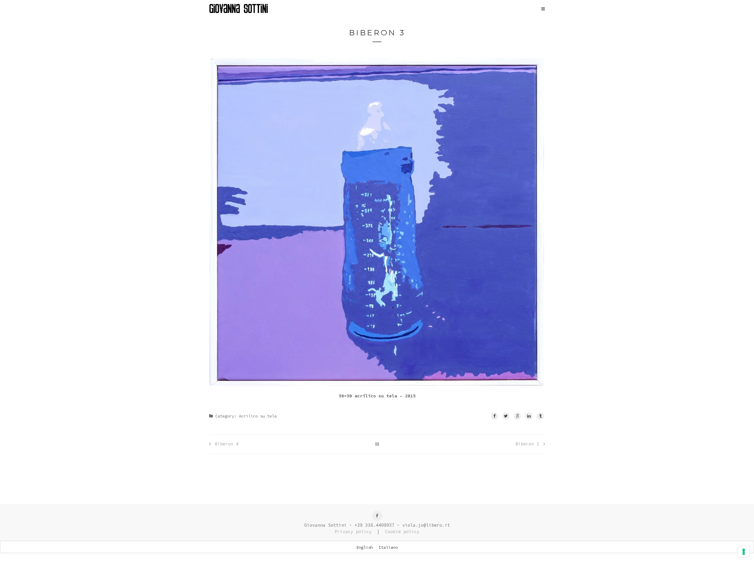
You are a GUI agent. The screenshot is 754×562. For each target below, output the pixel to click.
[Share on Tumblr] (540, 416)
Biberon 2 (527, 444)
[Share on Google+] (517, 416)
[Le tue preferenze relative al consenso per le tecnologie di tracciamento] (743, 551)
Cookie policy (402, 531)
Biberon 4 (227, 444)
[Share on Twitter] (506, 416)
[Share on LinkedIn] (529, 416)
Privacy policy (353, 531)
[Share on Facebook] (494, 416)
